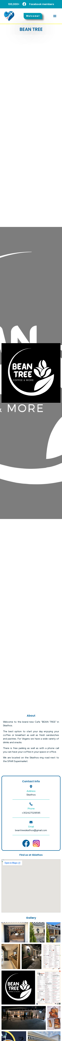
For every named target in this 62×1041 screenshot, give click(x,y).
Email (31, 826)
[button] (54, 16)
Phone (31, 808)
